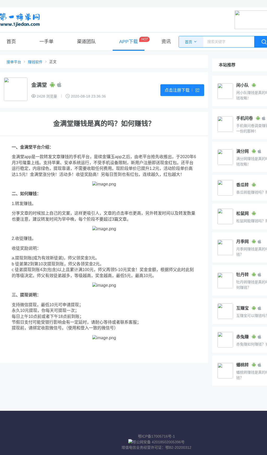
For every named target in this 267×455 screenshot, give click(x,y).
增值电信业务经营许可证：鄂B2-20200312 (156, 447)
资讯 (166, 41)
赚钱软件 (35, 62)
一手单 (46, 41)
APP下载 (128, 41)
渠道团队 (86, 41)
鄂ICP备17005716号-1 (156, 436)
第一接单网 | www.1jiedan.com (20, 20)
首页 (11, 41)
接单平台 (14, 62)
